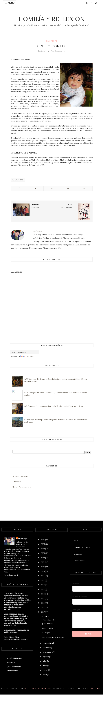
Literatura (16, 482)
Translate (29, 357)
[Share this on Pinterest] (51, 188)
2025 (43, 544)
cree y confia (47, 628)
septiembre (48, 652)
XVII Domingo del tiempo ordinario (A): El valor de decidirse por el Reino (53, 406)
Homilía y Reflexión (52, 19)
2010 (43, 612)
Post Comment (56, 51)
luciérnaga (22, 538)
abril (45, 674)
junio (45, 666)
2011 (43, 607)
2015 (43, 589)
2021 (43, 562)
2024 (43, 549)
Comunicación (80, 561)
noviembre (47, 643)
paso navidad (47, 624)
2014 (43, 594)
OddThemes (94, 689)
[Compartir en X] (35, 188)
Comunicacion (12, 670)
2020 (43, 567)
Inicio (76, 540)
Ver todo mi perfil (11, 575)
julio (45, 661)
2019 (43, 571)
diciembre (47, 620)
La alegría (46, 633)
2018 (43, 576)
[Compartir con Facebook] (19, 188)
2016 (43, 585)
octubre (46, 648)
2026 (43, 540)
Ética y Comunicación (21, 487)
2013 (43, 598)
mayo (45, 670)
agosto (46, 657)
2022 (43, 558)
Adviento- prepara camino (53, 637)
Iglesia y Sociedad (13, 666)
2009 (43, 616)
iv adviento (51, 41)
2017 (43, 580)
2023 (43, 553)
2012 (43, 603)
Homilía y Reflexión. (38, 689)
